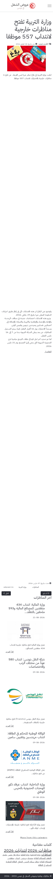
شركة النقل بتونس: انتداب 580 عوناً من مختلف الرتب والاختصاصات (26, 663)
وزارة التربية (22, 587)
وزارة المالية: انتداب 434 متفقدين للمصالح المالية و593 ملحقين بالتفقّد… (26, 608)
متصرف (30, 858)
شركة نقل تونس (14, 854)
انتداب (17, 858)
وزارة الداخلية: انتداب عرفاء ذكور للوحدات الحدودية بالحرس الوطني (26, 788)
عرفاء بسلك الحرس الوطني (28, 861)
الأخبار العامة (43, 44)
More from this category (33, 837)
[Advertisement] (26, 194)
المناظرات (35, 587)
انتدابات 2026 (15, 850)
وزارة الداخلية (35, 854)
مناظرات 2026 (39, 850)
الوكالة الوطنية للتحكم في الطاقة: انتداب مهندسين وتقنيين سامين (26, 735)
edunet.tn (9, 587)
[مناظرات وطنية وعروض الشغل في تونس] (22, 6)
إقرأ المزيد (10, 651)
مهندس (24, 858)
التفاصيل (48, 351)
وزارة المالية (25, 854)
